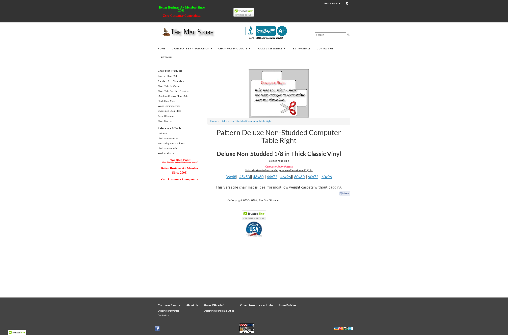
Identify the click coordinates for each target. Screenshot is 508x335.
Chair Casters (165, 120)
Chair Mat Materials (168, 148)
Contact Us (325, 48)
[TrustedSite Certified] (243, 12)
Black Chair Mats (166, 100)
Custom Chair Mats (168, 75)
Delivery (162, 133)
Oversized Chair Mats (169, 110)
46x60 (258, 177)
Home (161, 48)
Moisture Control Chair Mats (173, 95)
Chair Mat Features (168, 138)
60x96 (326, 177)
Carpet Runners (166, 116)
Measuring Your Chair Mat (171, 143)
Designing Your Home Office (219, 310)
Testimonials (301, 48)
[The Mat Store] (187, 32)
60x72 (313, 177)
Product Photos (166, 153)
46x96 (285, 177)
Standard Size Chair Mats (171, 81)
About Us (192, 305)
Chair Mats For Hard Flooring (173, 91)
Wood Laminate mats (169, 105)
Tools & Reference (269, 48)
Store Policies (287, 305)
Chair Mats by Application (190, 48)
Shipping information (169, 310)
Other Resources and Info (256, 305)
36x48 (231, 177)
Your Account (331, 3)
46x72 (272, 177)
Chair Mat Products (232, 48)
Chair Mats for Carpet (169, 86)
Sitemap (166, 57)
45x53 (244, 177)
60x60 (299, 177)
